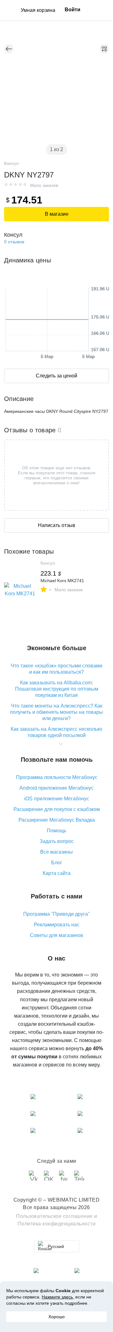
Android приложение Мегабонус (56, 788)
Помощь (56, 830)
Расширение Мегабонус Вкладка (57, 820)
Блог (56, 862)
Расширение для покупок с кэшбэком (56, 809)
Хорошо (56, 1316)
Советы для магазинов (56, 935)
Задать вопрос (57, 841)
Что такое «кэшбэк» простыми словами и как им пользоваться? (56, 669)
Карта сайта (57, 873)
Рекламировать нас (56, 924)
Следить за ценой (56, 375)
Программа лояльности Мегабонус (56, 777)
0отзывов (14, 241)
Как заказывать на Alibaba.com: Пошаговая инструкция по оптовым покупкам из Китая (56, 689)
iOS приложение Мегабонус (56, 798)
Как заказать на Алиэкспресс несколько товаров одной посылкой (56, 732)
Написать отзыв (56, 525)
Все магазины (56, 852)
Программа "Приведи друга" (56, 914)
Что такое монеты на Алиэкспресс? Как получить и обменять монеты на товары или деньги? (56, 712)
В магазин (56, 214)
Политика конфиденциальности (57, 1223)
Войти (72, 9)
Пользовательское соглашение (54, 1216)
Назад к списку (8, 49)
